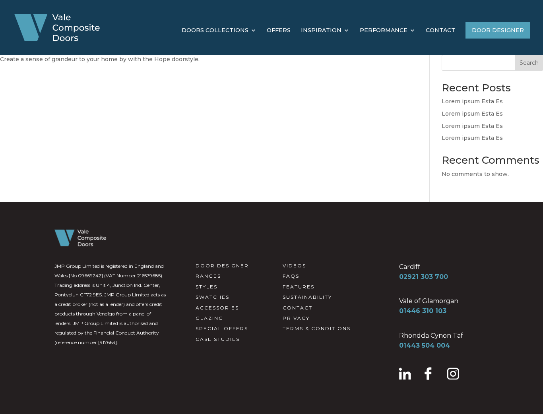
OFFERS (279, 30)
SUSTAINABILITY (307, 297)
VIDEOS (294, 266)
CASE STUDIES (218, 339)
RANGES (208, 276)
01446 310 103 (422, 311)
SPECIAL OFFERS (222, 328)
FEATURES (298, 287)
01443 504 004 (424, 345)
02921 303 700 (423, 277)
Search (529, 62)
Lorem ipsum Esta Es (472, 101)
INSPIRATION (321, 30)
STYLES (206, 287)
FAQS (291, 276)
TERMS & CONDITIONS (317, 328)
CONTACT (440, 30)
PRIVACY (296, 318)
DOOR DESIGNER (498, 30)
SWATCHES (212, 297)
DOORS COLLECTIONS (215, 30)
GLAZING (209, 318)
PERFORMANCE (383, 30)
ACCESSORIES (217, 308)
